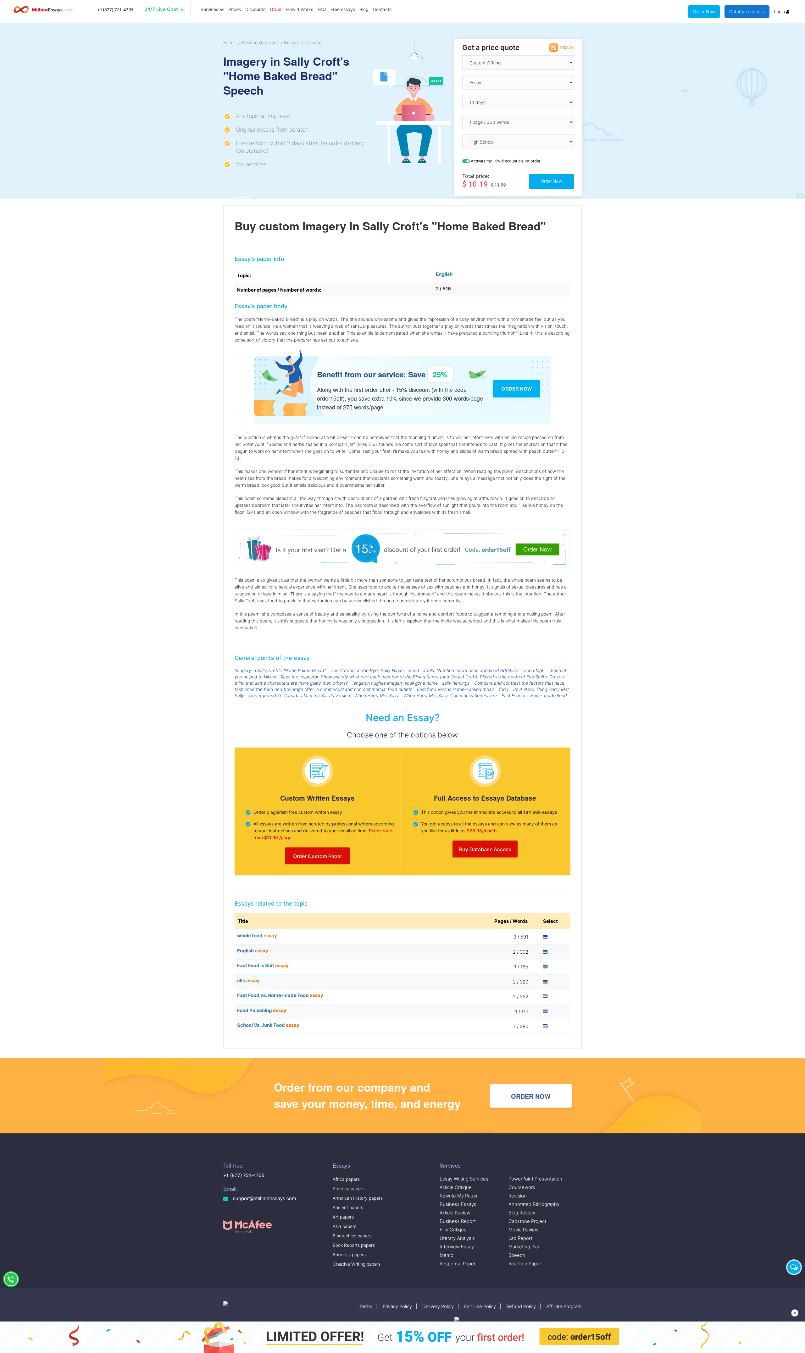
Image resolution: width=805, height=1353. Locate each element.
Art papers (343, 1216)
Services (210, 9)
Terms (365, 1306)
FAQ (322, 9)
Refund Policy (521, 1306)
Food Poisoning (261, 1010)
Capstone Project (527, 1221)
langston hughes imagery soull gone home (395, 683)
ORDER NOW (531, 1096)
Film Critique (453, 1230)
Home (229, 43)
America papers (348, 1188)
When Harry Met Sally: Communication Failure (450, 695)
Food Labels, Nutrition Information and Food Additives (464, 670)
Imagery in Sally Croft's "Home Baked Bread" (280, 670)
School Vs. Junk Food (268, 1025)
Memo (446, 1255)
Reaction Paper (524, 1264)
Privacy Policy (397, 1306)
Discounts (255, 9)
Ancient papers (348, 1207)
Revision (517, 1196)
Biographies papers (352, 1235)
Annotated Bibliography (533, 1204)
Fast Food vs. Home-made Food (534, 695)
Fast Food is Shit (263, 965)
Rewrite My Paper (459, 1196)
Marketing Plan (524, 1247)
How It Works (299, 9)
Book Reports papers (354, 1245)
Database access (747, 11)
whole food (257, 936)
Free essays (342, 9)
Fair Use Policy (480, 1306)
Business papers (349, 1254)
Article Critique (456, 1187)
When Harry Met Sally (376, 695)
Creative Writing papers (356, 1264)
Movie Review (523, 1230)
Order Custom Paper (317, 856)
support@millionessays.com (264, 1198)
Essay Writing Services (464, 1179)
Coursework (521, 1187)
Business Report (458, 1221)
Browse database (260, 43)
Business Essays (458, 1204)
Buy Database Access (485, 849)
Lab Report (520, 1238)
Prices (234, 9)
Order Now (704, 11)
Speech (516, 1255)
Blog (364, 9)
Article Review (455, 1213)
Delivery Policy (438, 1306)
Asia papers (344, 1226)
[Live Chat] (794, 1267)
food (503, 689)
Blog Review (521, 1213)
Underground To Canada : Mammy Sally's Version (299, 695)
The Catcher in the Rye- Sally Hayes (367, 670)
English (444, 274)
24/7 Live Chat (161, 9)
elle (248, 980)
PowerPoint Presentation (535, 1179)
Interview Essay (457, 1247)
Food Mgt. (534, 670)
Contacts (382, 9)
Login (780, 11)
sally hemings (455, 683)
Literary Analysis (457, 1238)
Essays (341, 1165)
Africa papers (346, 1179)
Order (276, 9)
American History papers (358, 1198)
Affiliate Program (564, 1306)
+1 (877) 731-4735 (115, 9)
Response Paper (457, 1264)
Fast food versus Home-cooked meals (456, 689)
